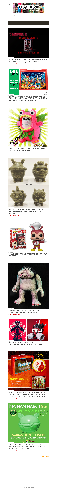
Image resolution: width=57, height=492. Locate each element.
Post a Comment (17, 63)
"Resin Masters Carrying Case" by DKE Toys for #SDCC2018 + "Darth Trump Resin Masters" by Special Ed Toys (27, 99)
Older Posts (45, 456)
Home (14, 15)
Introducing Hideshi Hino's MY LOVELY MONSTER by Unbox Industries (26, 311)
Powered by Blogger (30, 487)
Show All (44, 23)
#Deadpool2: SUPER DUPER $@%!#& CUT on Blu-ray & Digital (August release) (27, 61)
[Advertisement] (28, 470)
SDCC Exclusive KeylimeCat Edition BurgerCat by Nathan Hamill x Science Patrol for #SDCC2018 (26, 447)
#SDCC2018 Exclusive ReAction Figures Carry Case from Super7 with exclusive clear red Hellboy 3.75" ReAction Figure (27, 395)
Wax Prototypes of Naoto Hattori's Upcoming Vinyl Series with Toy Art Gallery (25, 211)
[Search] (48, 4)
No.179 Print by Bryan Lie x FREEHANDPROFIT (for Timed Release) (25, 344)
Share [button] (9, 63)
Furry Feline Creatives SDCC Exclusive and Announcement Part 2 (27, 150)
